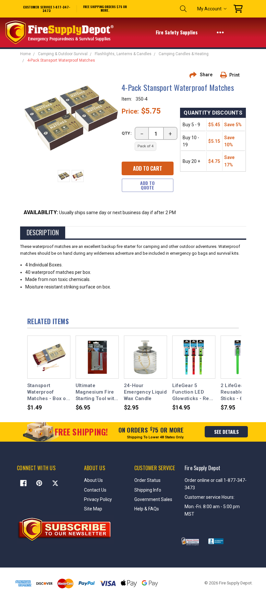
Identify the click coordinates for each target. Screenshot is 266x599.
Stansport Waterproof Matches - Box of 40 (47, 392)
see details (226, 431)
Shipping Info (147, 490)
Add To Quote (147, 185)
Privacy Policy (98, 499)
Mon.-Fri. (194, 506)
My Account (209, 8)
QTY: (127, 133)
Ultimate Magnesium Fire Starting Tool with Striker (96, 392)
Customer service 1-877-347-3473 (46, 9)
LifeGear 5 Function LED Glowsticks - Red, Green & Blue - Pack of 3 (192, 392)
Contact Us (95, 490)
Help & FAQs (146, 508)
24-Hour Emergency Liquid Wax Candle (145, 392)
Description (43, 232)
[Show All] (220, 32)
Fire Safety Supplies (177, 32)
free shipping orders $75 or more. (105, 8)
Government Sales (153, 499)
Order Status (147, 480)
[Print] (225, 75)
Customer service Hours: (210, 497)
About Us (93, 480)
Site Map (93, 508)
